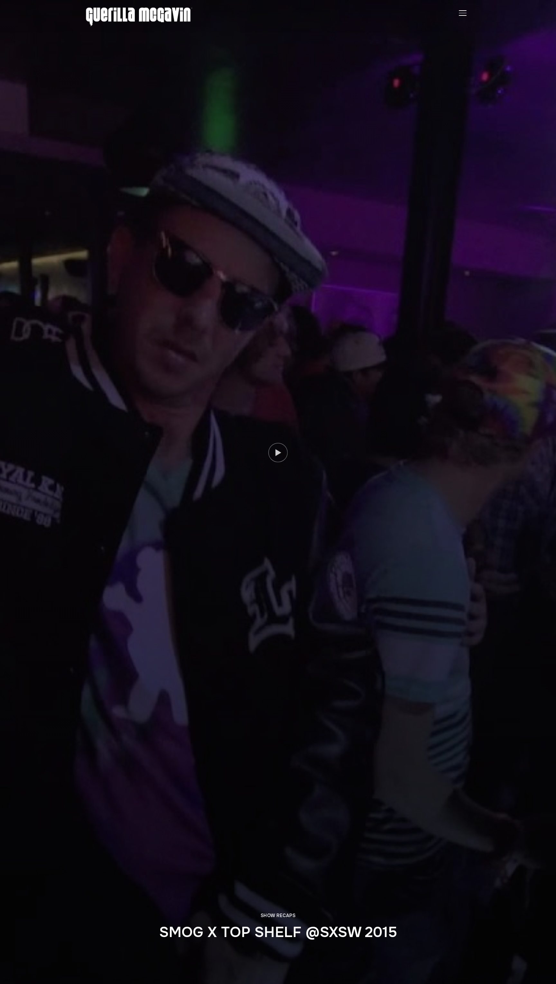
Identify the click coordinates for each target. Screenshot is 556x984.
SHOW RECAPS (278, 915)
